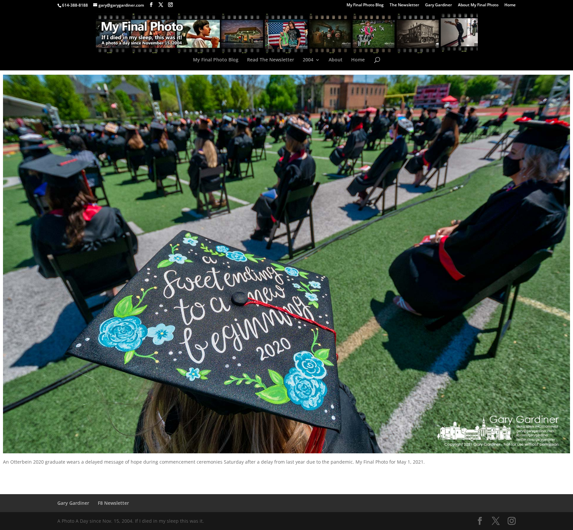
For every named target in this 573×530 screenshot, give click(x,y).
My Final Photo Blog (365, 5)
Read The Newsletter (270, 60)
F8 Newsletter (113, 503)
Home (510, 5)
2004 (308, 60)
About (336, 60)
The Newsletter (404, 5)
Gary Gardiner (438, 5)
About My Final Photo (478, 5)
